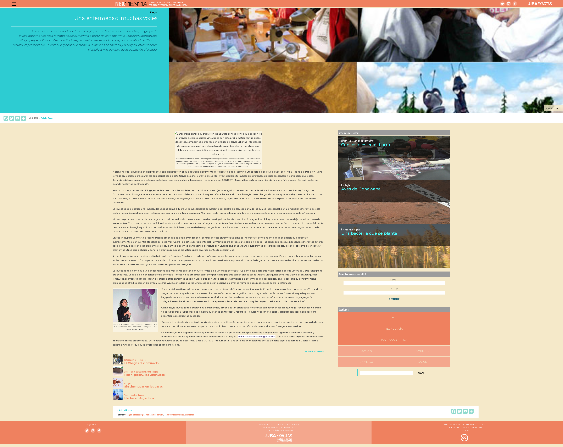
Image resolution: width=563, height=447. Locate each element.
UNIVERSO (366, 361)
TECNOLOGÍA (394, 328)
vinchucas (189, 414)
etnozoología (138, 414)
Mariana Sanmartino (154, 414)
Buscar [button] (421, 372)
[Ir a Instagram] (508, 3)
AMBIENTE (422, 350)
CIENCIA (394, 317)
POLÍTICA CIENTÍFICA (394, 339)
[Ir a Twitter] (502, 3)
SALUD (422, 361)
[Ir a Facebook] (514, 3)
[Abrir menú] (14, 3)
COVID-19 (366, 350)
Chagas (128, 414)
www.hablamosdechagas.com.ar (256, 336)
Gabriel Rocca (47, 118)
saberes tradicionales (174, 414)
